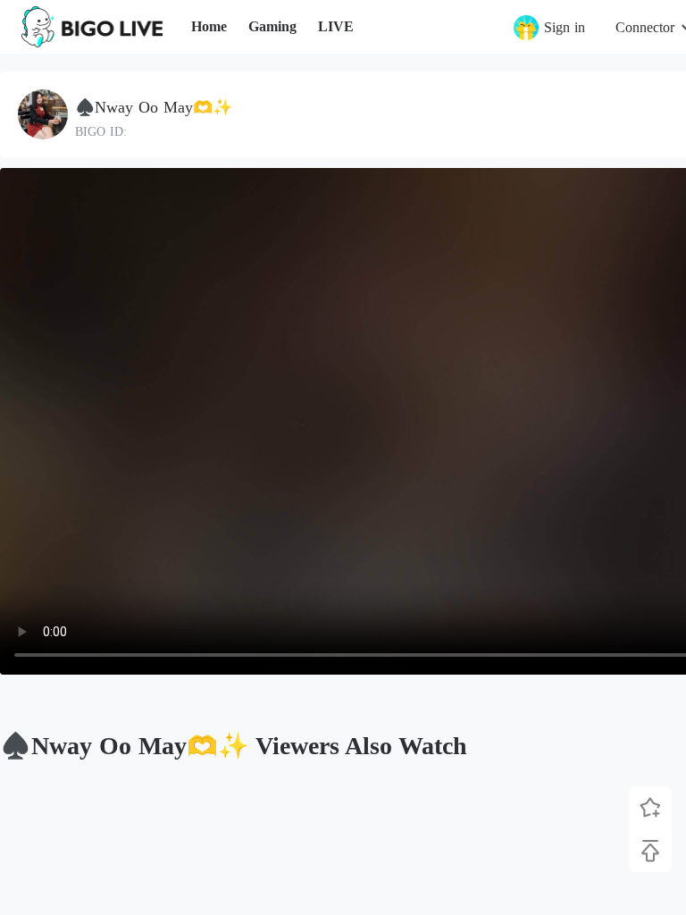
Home (209, 26)
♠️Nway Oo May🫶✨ (153, 107)
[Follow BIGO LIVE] (650, 807)
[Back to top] (650, 850)
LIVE (336, 26)
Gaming (272, 26)
